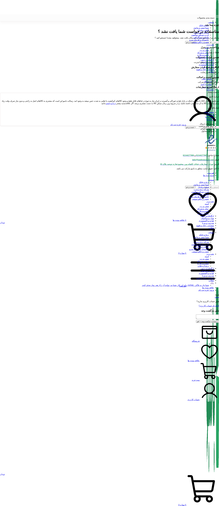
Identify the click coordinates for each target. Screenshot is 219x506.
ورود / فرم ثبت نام (206, 290)
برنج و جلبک (204, 25)
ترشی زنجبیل (203, 30)
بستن (217, 297)
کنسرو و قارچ (203, 55)
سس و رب (204, 50)
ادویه (207, 48)
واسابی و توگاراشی (201, 37)
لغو (198, 321)
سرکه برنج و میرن (201, 33)
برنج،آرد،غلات (203, 57)
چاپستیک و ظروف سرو (199, 40)
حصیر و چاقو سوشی (200, 42)
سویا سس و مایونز (201, 28)
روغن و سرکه (203, 53)
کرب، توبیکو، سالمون (200, 35)
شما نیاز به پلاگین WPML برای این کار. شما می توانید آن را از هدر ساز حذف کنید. (175, 285)
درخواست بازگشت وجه (210, 321)
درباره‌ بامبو (111, 103)
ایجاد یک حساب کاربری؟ (209, 306)
